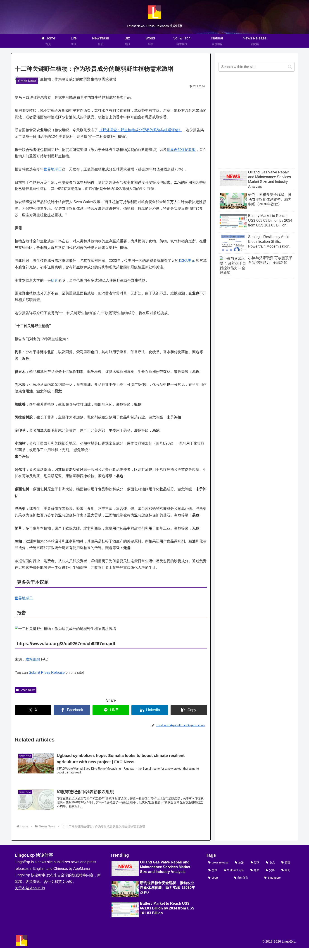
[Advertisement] (257, 124)
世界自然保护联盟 (181, 150)
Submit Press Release (47, 672)
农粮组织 (33, 659)
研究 (54, 280)
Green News (27, 690)
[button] (189, 710)
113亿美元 (186, 261)
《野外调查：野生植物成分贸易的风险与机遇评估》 (140, 130)
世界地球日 (53, 169)
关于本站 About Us (30, 888)
